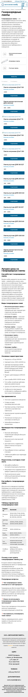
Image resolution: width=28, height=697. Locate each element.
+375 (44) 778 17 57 (19, 1)
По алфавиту (13, 81)
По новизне (4, 81)
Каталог (8, 9)
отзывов (21, 645)
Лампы (12, 9)
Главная (3, 9)
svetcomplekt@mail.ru (7, 1)
